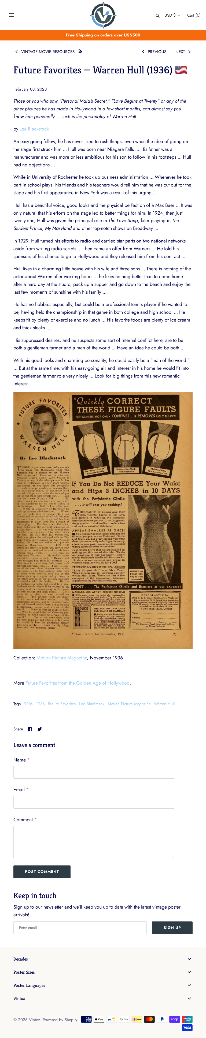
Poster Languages (29, 985)
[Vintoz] (103, 15)
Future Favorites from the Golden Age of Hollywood (77, 682)
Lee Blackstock (34, 128)
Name (21, 759)
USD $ (170, 15)
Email (21, 789)
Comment (25, 819)
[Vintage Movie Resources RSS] (80, 50)
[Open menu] (11, 15)
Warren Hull (164, 704)
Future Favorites (62, 704)
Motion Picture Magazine (61, 657)
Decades (20, 959)
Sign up (172, 927)
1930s (27, 704)
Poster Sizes (24, 972)
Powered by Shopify (60, 1020)
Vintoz (19, 998)
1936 (40, 704)
